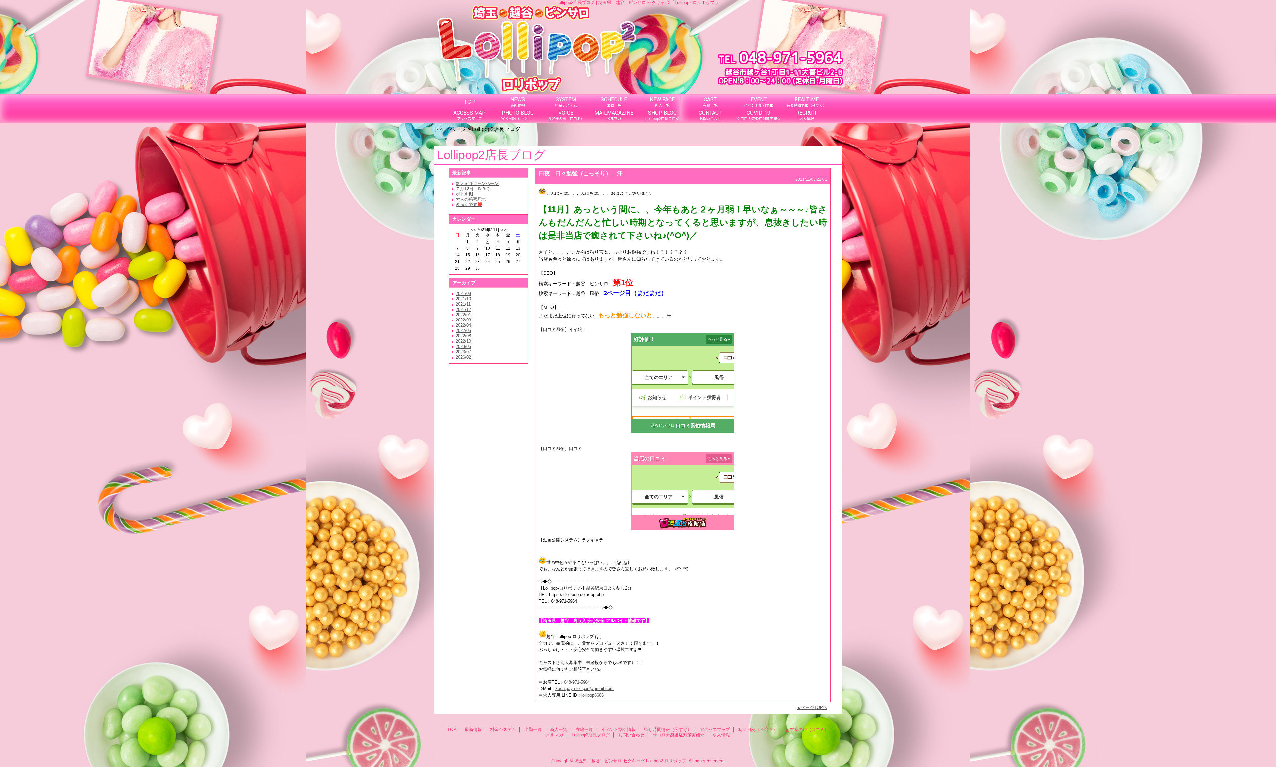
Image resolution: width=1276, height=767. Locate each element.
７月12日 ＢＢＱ (473, 188)
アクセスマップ (715, 729)
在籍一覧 (584, 729)
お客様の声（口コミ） (807, 729)
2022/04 (463, 325)
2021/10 (463, 298)
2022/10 (463, 341)
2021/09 (463, 293)
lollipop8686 (592, 695)
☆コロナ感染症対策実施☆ (678, 734)
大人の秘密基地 (471, 199)
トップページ (450, 129)
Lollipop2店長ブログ (591, 734)
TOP (469, 102)
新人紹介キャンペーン (477, 183)
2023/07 (463, 351)
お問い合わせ (631, 734)
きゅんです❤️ (469, 204)
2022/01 (463, 314)
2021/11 (463, 304)
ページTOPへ (814, 707)
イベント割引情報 (618, 729)
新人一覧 (558, 729)
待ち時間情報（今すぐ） (667, 729)
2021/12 (463, 309)
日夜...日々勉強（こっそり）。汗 (581, 173)
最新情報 (473, 729)
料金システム (503, 729)
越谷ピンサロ (663, 425)
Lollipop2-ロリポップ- (666, 760)
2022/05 (463, 330)
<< (473, 229)
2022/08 (463, 335)
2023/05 (463, 346)
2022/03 (463, 320)
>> (503, 229)
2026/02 (463, 357)
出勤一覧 (533, 729)
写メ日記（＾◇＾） (757, 729)
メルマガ (554, 734)
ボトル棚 (464, 194)
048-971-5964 (577, 682)
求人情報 (721, 734)
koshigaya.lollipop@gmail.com (584, 688)
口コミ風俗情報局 (695, 425)
